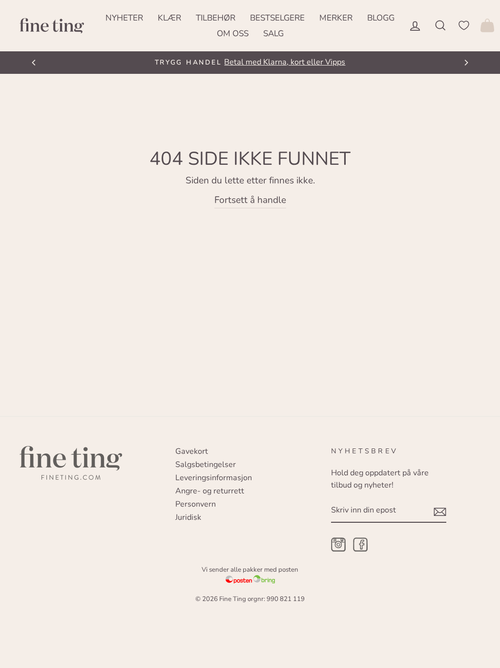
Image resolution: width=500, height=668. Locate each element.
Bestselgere (277, 17)
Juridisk (188, 517)
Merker (336, 17)
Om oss (233, 33)
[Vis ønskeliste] (464, 25)
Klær (169, 17)
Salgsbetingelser (205, 464)
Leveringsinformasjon (213, 477)
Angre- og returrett (209, 491)
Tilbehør (215, 17)
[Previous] (34, 62)
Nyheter (124, 17)
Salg (273, 33)
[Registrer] (440, 511)
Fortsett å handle (250, 200)
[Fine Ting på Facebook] (360, 545)
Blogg (381, 17)
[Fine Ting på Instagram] (338, 545)
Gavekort (191, 451)
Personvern (195, 504)
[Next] (466, 62)
